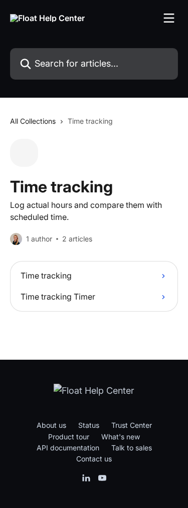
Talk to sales (131, 447)
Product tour (68, 436)
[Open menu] (169, 18)
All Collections (33, 121)
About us (51, 425)
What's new (120, 436)
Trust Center (131, 425)
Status (88, 425)
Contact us (94, 458)
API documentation (68, 447)
